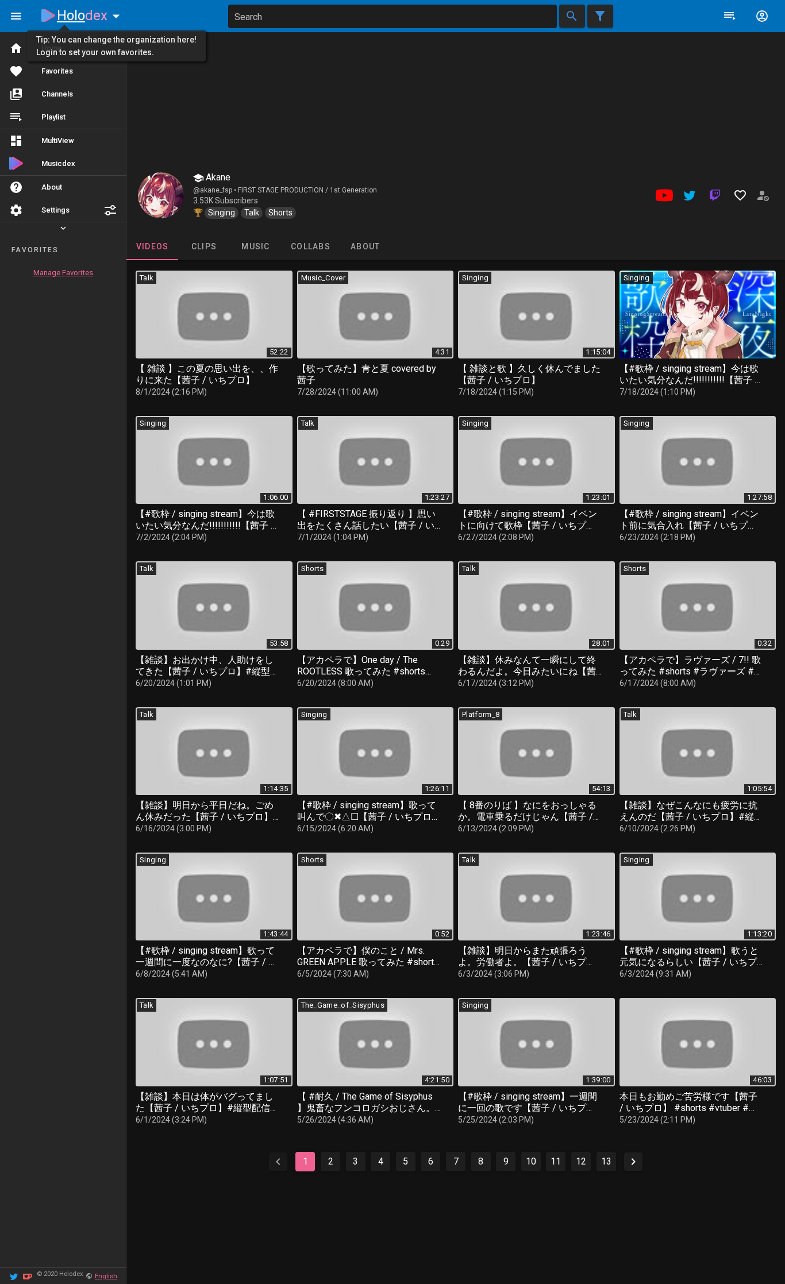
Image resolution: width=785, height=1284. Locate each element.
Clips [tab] (204, 246)
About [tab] (365, 246)
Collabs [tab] (310, 246)
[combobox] (392, 16)
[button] (110, 210)
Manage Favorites (63, 272)
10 (531, 1161)
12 (581, 1161)
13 (606, 1161)
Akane (216, 177)
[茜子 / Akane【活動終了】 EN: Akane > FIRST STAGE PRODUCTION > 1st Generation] (161, 195)
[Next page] (633, 1161)
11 (556, 1161)
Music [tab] (255, 246)
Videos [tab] (152, 246)
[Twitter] (13, 1275)
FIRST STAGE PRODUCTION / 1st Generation (307, 190)
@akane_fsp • (215, 190)
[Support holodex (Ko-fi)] (27, 1275)
